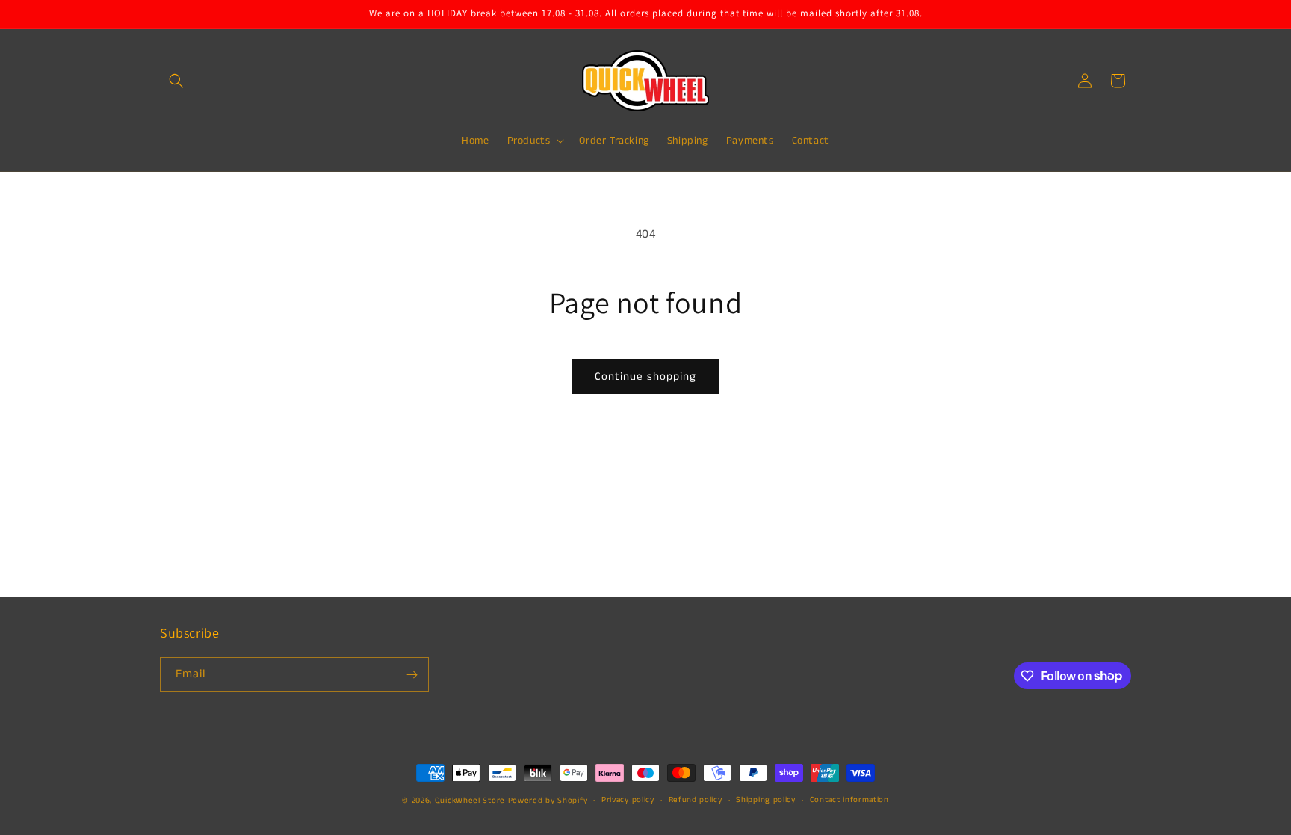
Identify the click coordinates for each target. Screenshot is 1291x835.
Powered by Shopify (548, 801)
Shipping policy (766, 800)
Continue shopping (645, 376)
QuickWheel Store (470, 801)
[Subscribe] (411, 674)
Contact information (849, 800)
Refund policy (695, 800)
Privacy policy (627, 800)
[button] (176, 80)
